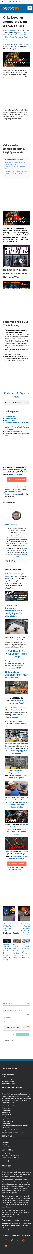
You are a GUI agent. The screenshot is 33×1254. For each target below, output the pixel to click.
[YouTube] (6, 1246)
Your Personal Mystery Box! (17, 702)
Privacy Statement (7, 1110)
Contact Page (5, 1142)
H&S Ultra (17, 854)
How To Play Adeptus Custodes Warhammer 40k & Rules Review (25, 929)
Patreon (2, 1)
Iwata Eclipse (10, 851)
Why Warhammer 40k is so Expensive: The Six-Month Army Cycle (26, 950)
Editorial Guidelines (7, 1121)
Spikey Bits (7, 44)
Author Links (5, 1128)
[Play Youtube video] (16, 218)
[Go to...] (29, 8)
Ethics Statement (6, 1117)
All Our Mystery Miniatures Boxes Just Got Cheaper (16, 675)
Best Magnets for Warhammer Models (16, 831)
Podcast (6, 35)
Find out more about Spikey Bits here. (15, 1220)
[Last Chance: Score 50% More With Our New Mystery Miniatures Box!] (17, 940)
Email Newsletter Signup (8, 1147)
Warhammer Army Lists (8, 1079)
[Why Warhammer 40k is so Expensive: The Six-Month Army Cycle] (26, 940)
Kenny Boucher (10, 30)
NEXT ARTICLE (25, 919)
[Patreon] (12, 561)
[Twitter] (17, 1240)
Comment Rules (6, 1108)
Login (28, 1003)
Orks (24, 33)
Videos (12, 35)
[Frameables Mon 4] (16, 246)
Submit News (5, 1145)
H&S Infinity (23, 851)
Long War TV (18, 33)
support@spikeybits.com (11, 1161)
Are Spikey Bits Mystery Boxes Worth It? (13, 1132)
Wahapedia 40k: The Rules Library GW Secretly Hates (16, 1223)
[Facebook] (9, 561)
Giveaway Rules (6, 1112)
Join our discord (10, 416)
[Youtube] (14, 561)
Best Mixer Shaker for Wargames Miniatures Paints (18, 804)
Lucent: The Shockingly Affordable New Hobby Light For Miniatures (13, 610)
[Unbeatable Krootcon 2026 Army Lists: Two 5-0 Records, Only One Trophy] (7, 940)
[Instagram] (7, 561)
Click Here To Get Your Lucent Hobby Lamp (16, 654)
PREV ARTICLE (8, 919)
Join (30, 2)
